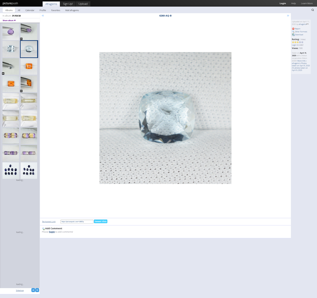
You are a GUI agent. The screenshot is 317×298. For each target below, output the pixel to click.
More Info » (302, 61)
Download (299, 34)
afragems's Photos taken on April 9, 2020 (301, 64)
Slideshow (20, 290)
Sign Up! (68, 4)
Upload (83, 4)
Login (283, 3)
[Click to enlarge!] (165, 118)
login (52, 231)
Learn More (307, 3)
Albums (9, 10)
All (19, 10)
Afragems (51, 4)
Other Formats (301, 31)
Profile (43, 10)
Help (293, 3)
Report (297, 28)
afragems (302, 24)
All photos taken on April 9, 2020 (300, 69)
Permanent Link (48, 221)
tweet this (100, 221)
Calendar (29, 10)
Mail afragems (72, 10)
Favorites (55, 10)
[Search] (312, 10)
